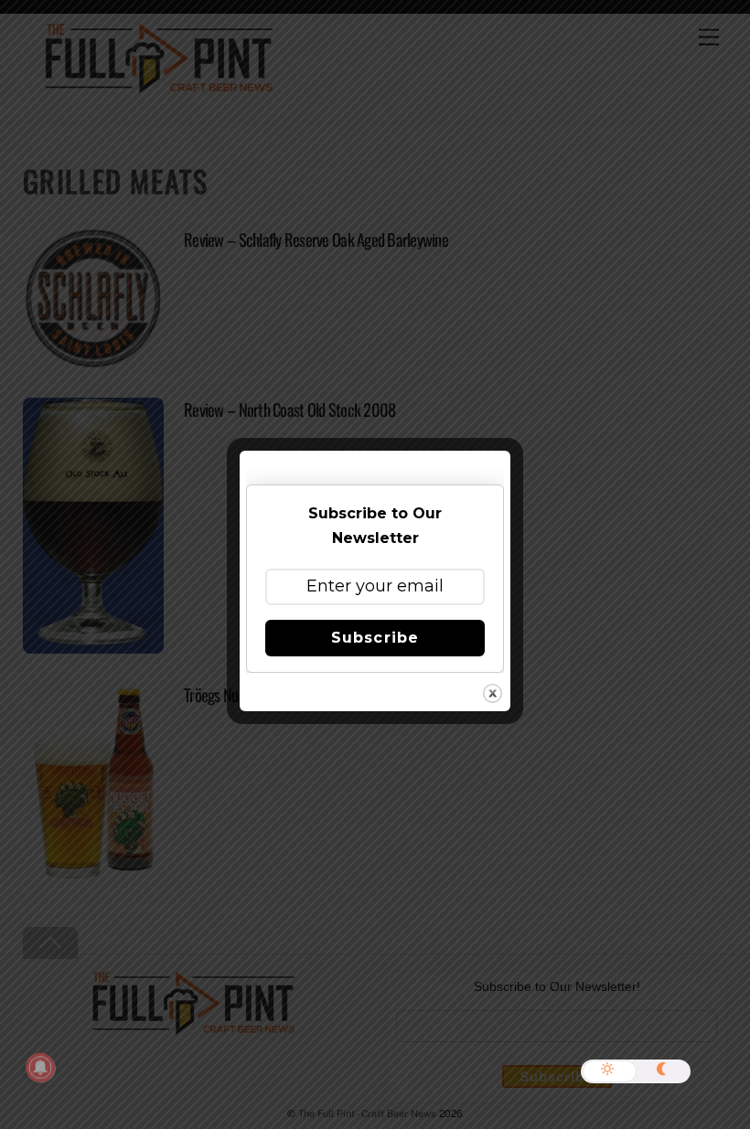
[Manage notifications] (40, 1067)
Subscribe (374, 637)
